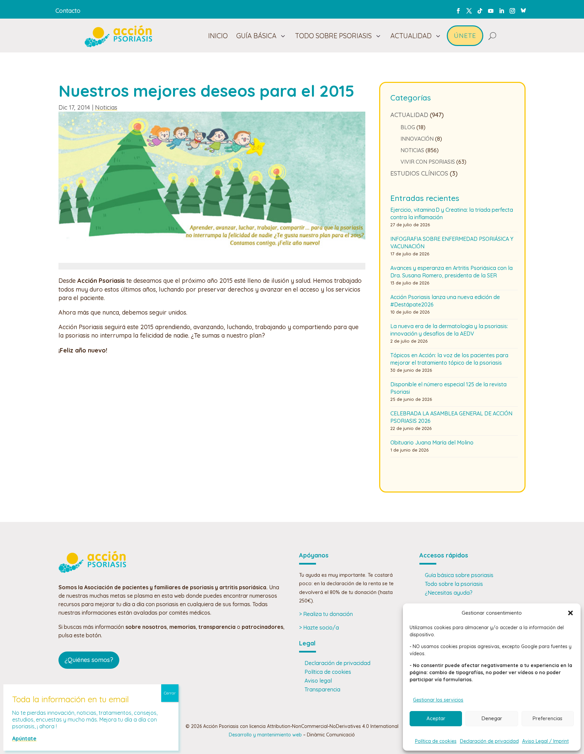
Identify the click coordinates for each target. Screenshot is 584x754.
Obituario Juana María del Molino (431, 442)
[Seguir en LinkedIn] (501, 10)
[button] (570, 613)
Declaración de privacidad (489, 741)
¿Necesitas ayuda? (448, 592)
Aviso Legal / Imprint (545, 741)
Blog (407, 127)
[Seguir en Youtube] (490, 10)
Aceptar (436, 718)
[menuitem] (218, 35)
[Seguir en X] (469, 10)
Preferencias (547, 718)
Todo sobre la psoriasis (454, 583)
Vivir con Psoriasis (427, 161)
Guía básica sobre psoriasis (459, 575)
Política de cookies (436, 741)
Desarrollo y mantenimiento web (265, 735)
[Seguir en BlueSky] (523, 9)
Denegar (492, 718)
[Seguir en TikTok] (479, 10)
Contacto (67, 11)
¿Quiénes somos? (89, 660)
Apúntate (24, 738)
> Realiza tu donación (326, 614)
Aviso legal (318, 680)
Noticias (106, 107)
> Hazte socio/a (319, 627)
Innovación (417, 138)
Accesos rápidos (443, 555)
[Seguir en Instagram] (512, 10)
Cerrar (170, 692)
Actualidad (409, 115)
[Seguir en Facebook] (458, 10)
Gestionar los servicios (438, 700)
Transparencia (322, 689)
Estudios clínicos (419, 173)
